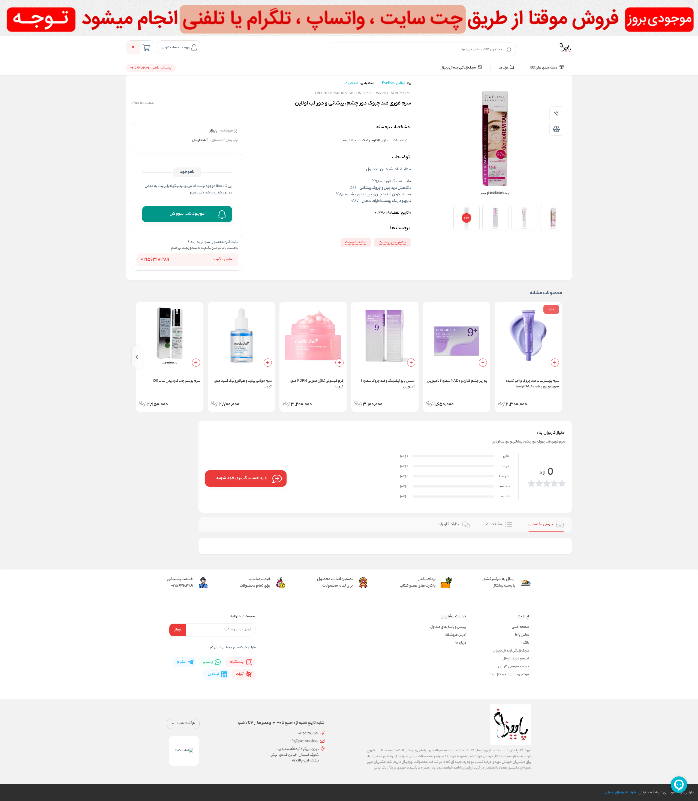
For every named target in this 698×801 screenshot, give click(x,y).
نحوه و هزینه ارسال (516, 659)
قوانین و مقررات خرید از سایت (509, 674)
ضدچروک (351, 83)
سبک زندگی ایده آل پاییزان (458, 68)
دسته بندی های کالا (544, 68)
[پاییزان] (565, 47)
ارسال (177, 630)
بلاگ (526, 643)
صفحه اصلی (520, 627)
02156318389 (155, 260)
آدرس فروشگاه (455, 635)
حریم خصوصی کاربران (513, 667)
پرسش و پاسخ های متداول (448, 627)
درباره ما (460, 643)
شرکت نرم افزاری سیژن (620, 793)
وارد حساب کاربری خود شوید (241, 478)
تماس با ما (522, 635)
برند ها (504, 68)
